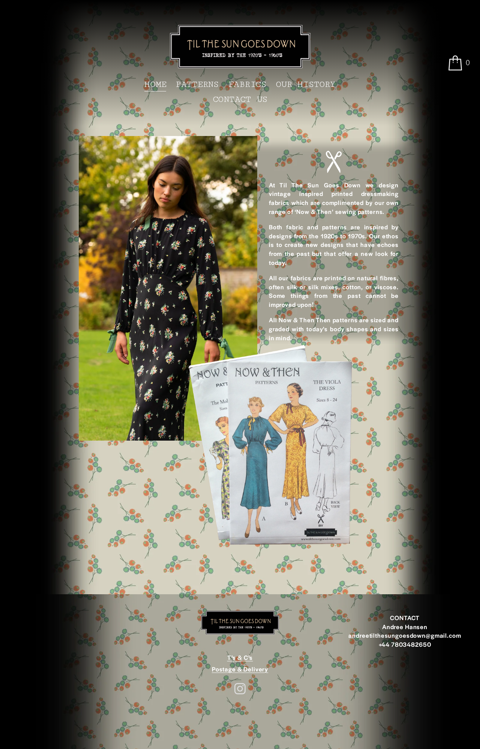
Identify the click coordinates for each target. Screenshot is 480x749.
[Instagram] (240, 689)
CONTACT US (240, 99)
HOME (155, 84)
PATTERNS (197, 84)
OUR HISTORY (305, 84)
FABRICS (247, 84)
